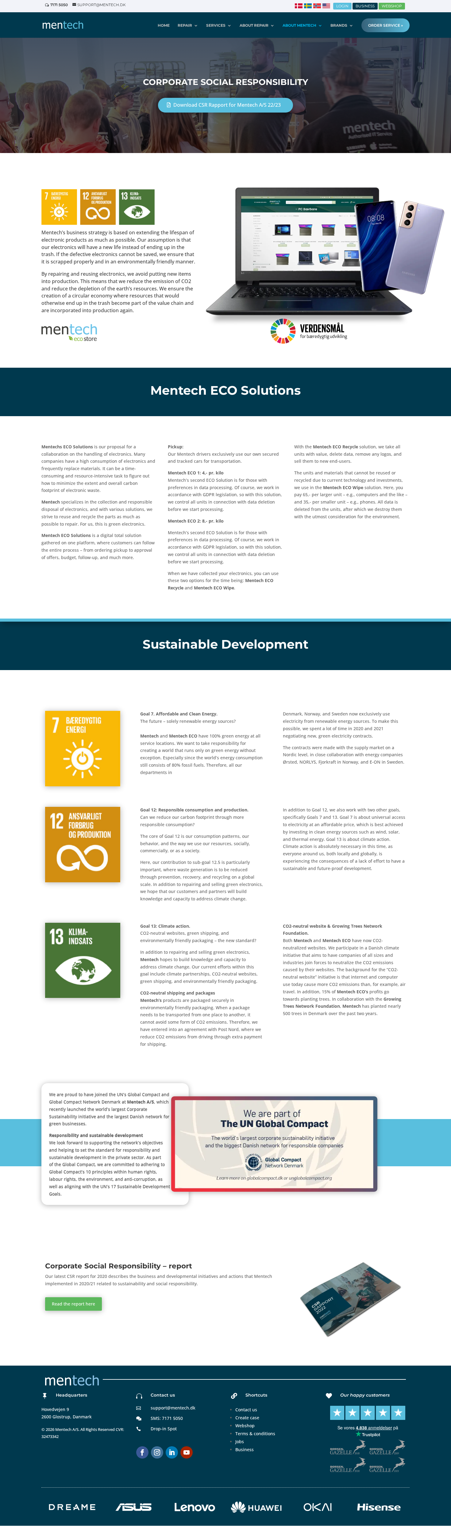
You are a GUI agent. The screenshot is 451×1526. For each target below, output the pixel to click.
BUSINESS (365, 6)
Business (244, 1449)
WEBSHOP (392, 6)
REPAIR (185, 25)
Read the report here (73, 1304)
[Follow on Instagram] (157, 1452)
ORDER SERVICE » (385, 25)
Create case (247, 1418)
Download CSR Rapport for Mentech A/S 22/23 (227, 105)
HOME (164, 25)
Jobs (239, 1441)
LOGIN (342, 6)
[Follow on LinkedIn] (172, 1452)
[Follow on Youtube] (186, 1452)
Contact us (246, 1410)
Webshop (245, 1425)
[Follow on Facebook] (142, 1452)
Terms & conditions (255, 1433)
